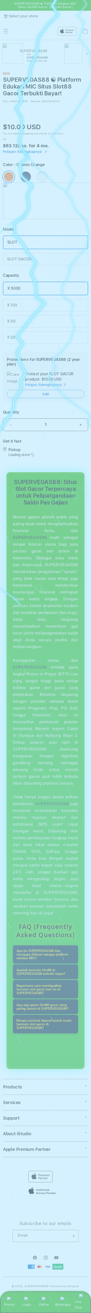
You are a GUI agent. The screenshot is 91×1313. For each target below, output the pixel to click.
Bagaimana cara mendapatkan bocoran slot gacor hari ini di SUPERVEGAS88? (39, 989)
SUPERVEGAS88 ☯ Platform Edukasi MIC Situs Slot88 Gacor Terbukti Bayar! (45, 5)
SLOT (12, 242)
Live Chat (78, 1304)
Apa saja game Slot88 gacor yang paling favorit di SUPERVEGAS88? (43, 1006)
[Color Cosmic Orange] (9, 177)
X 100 (12, 305)
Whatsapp (63, 1304)
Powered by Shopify (64, 1286)
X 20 (11, 337)
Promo (9, 1304)
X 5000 (13, 288)
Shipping (27, 133)
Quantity (11, 412)
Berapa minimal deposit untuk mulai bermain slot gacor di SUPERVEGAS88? (44, 1024)
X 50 (11, 321)
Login (26, 1304)
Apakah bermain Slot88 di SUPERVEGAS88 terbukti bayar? (41, 972)
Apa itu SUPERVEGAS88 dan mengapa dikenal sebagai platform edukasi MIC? (42, 954)
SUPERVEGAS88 (30, 537)
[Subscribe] (72, 1236)
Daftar (44, 1304)
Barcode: (36, 101)
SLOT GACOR (19, 259)
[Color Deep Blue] (25, 176)
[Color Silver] (42, 176)
